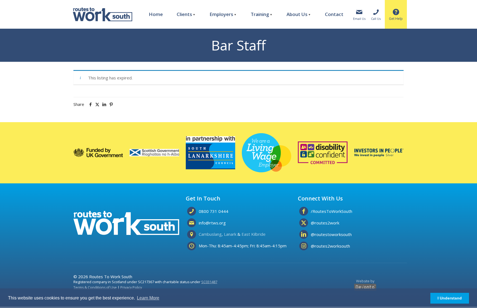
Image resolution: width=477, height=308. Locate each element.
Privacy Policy (131, 287)
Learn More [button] (148, 298)
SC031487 (209, 282)
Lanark (230, 234)
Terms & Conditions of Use (95, 287)
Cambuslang (210, 234)
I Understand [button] (450, 298)
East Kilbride (254, 234)
